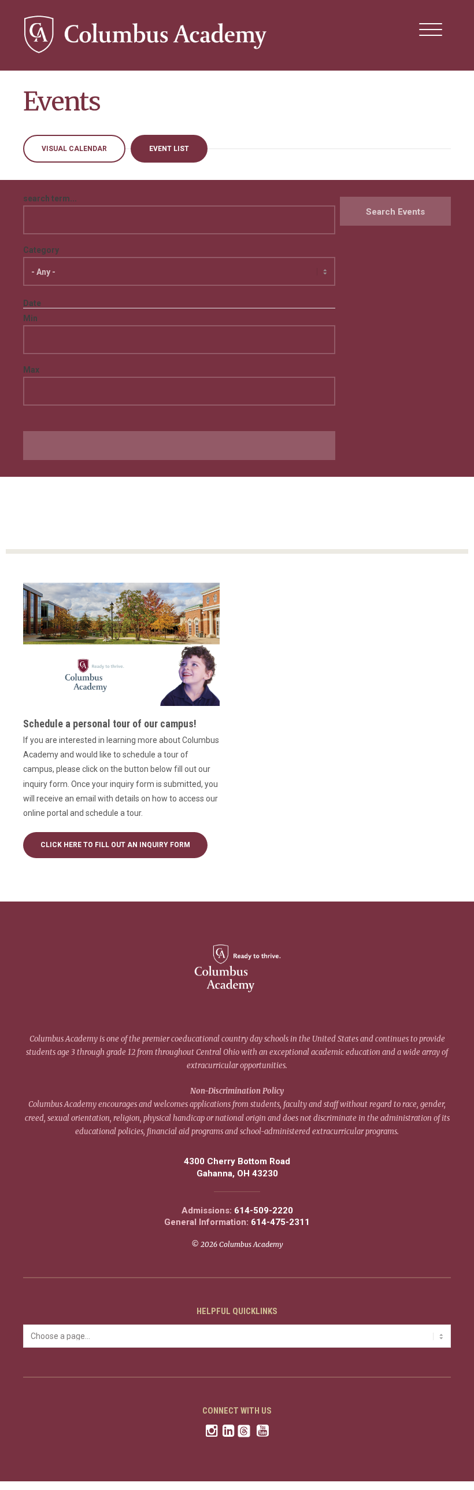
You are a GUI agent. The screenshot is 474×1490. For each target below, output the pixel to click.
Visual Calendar (74, 149)
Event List (169, 149)
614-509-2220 (263, 1210)
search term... (50, 198)
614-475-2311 (280, 1222)
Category (41, 250)
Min (30, 318)
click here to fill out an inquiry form (115, 845)
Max (31, 370)
